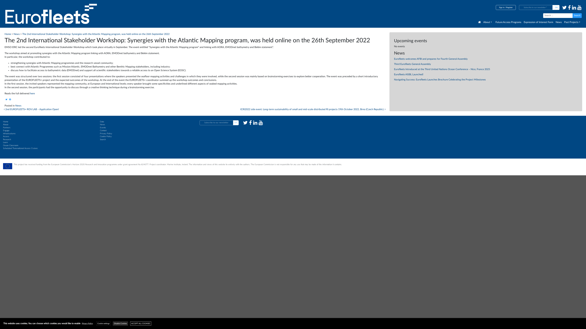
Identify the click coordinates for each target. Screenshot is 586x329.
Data (102, 122)
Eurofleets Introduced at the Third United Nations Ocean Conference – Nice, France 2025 (442, 69)
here (32, 93)
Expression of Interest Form (538, 22)
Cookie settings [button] (103, 323)
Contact (103, 131)
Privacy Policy (106, 134)
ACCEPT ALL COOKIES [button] (140, 323)
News (559, 22)
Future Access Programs (508, 22)
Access (6, 137)
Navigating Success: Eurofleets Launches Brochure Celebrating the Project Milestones (440, 79)
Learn (5, 142)
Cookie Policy (106, 137)
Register (509, 7)
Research (7, 140)
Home (5, 122)
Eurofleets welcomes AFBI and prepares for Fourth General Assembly (431, 59)
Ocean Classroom (10, 146)
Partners (6, 128)
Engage (6, 131)
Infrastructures (9, 134)
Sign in (502, 7)
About (486, 22)
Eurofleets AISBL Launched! (408, 74)
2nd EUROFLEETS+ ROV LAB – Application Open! (32, 109)
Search (103, 140)
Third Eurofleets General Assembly (412, 64)
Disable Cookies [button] (120, 323)
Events (103, 128)
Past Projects (571, 22)
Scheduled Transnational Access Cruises (20, 148)
